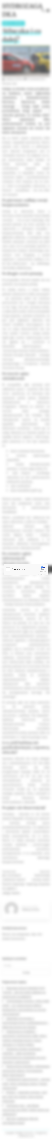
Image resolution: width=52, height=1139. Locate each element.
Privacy (40, 574)
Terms (44, 574)
